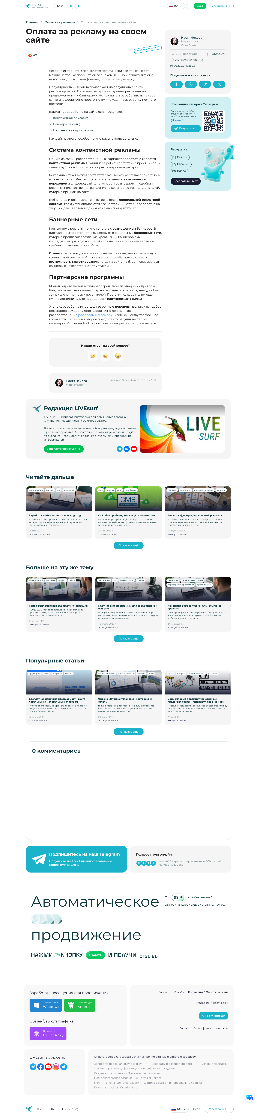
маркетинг (185, 490)
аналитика (69, 490)
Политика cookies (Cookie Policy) (116, 1087)
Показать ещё (128, 545)
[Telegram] (78, 6)
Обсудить (218, 54)
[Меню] (189, 6)
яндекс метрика (106, 673)
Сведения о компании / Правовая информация (127, 1073)
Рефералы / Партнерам (212, 1003)
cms (100, 490)
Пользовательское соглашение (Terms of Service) (128, 1078)
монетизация (36, 490)
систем (68, 673)
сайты (72, 580)
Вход (200, 6)
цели (151, 673)
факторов (213, 673)
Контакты (222, 1028)
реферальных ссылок (95, 315)
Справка (163, 992)
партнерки (104, 580)
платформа (130, 490)
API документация (213, 1015)
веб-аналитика (126, 673)
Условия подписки (215, 1063)
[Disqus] (128, 795)
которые (181, 673)
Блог (60, 6)
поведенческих (196, 673)
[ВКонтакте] (71, 6)
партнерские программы (181, 584)
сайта (46, 673)
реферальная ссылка (192, 580)
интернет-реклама (203, 490)
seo (58, 490)
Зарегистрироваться (61, 448)
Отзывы (184, 1028)
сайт (119, 490)
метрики (221, 490)
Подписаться (188, 128)
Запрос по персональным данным (118, 1063)
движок (110, 490)
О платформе (202, 1028)
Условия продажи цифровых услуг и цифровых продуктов (134, 1068)
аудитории (34, 673)
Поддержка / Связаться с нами (208, 992)
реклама (172, 490)
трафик (50, 490)
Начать (95, 955)
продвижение (204, 584)
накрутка (57, 673)
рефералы (173, 580)
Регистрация (218, 6)
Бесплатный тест (186, 181)
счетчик (141, 673)
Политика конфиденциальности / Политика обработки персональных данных (148, 1082)
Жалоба (179, 992)
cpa (115, 580)
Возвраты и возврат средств (172, 1063)
